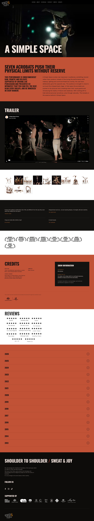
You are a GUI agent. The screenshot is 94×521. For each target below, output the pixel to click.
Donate (60, 2)
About (38, 2)
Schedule (43, 2)
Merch (55, 2)
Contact (49, 2)
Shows (34, 2)
